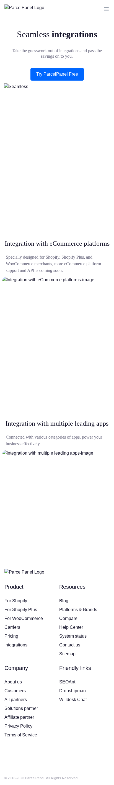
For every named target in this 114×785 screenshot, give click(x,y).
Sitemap (67, 653)
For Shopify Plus (20, 609)
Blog (63, 600)
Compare (68, 618)
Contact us (69, 645)
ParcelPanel (34, 778)
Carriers (12, 627)
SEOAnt (67, 682)
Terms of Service (20, 735)
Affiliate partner (19, 717)
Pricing (11, 636)
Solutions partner (21, 708)
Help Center (71, 627)
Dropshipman (72, 690)
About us (13, 682)
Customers (15, 690)
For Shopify (15, 600)
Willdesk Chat (73, 699)
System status (73, 636)
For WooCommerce (23, 618)
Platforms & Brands (78, 609)
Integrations (15, 645)
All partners (15, 699)
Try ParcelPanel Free (57, 74)
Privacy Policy (18, 726)
